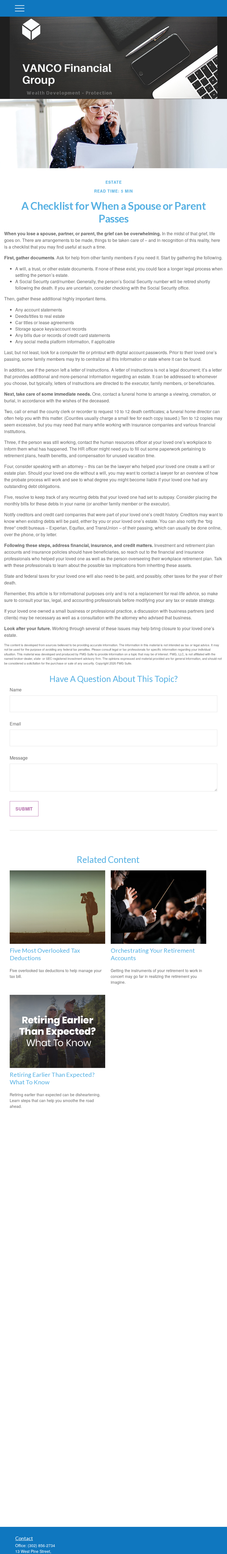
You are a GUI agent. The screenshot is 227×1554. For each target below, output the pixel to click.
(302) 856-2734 (41, 1545)
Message (19, 758)
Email (15, 723)
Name (16, 689)
